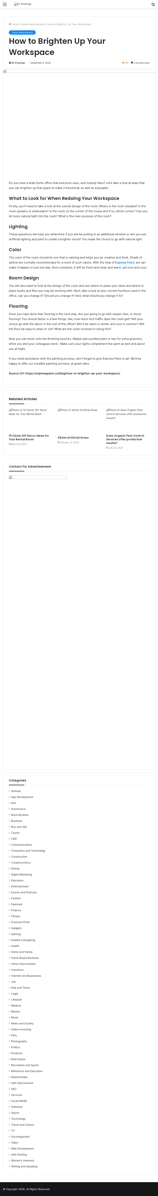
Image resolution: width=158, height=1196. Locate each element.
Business (16, 820)
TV (13, 1130)
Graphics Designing (23, 940)
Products (16, 1053)
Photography (19, 1041)
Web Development (22, 1148)
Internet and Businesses (26, 975)
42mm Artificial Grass (73, 438)
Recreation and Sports (25, 1065)
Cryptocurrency (21, 862)
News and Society (22, 1023)
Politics (15, 1047)
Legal (14, 993)
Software (17, 1106)
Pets (14, 1035)
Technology (18, 1118)
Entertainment (20, 886)
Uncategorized (20, 1136)
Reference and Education (27, 1071)
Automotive (18, 808)
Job (13, 981)
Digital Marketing (21, 874)
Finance (16, 910)
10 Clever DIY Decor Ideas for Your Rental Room (29, 437)
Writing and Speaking (24, 1166)
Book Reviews (20, 814)
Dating (15, 868)
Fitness (15, 916)
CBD (14, 838)
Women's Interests (22, 1160)
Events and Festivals (24, 892)
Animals (16, 791)
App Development (22, 797)
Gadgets (16, 928)
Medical (16, 1005)
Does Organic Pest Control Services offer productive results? (125, 439)
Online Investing (21, 1029)
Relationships (19, 1077)
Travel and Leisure (22, 1124)
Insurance (17, 969)
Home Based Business (25, 957)
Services (16, 1094)
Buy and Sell (19, 826)
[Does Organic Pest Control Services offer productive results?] (127, 420)
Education (17, 880)
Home (15, 24)
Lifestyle (16, 999)
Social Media (19, 1100)
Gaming (16, 934)
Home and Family (22, 951)
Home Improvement (33, 24)
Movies (15, 1011)
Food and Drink (20, 922)
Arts (13, 803)
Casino (15, 832)
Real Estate (18, 1059)
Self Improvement (22, 1083)
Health (15, 945)
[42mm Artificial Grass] (79, 421)
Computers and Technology (28, 850)
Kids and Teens (20, 987)
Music (14, 1017)
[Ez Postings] (22, 4)
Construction (19, 856)
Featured (16, 904)
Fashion (16, 898)
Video (14, 1142)
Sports (15, 1112)
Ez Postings (18, 62)
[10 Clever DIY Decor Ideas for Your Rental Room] (30, 420)
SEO (13, 1088)
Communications (21, 844)
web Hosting (19, 1154)
